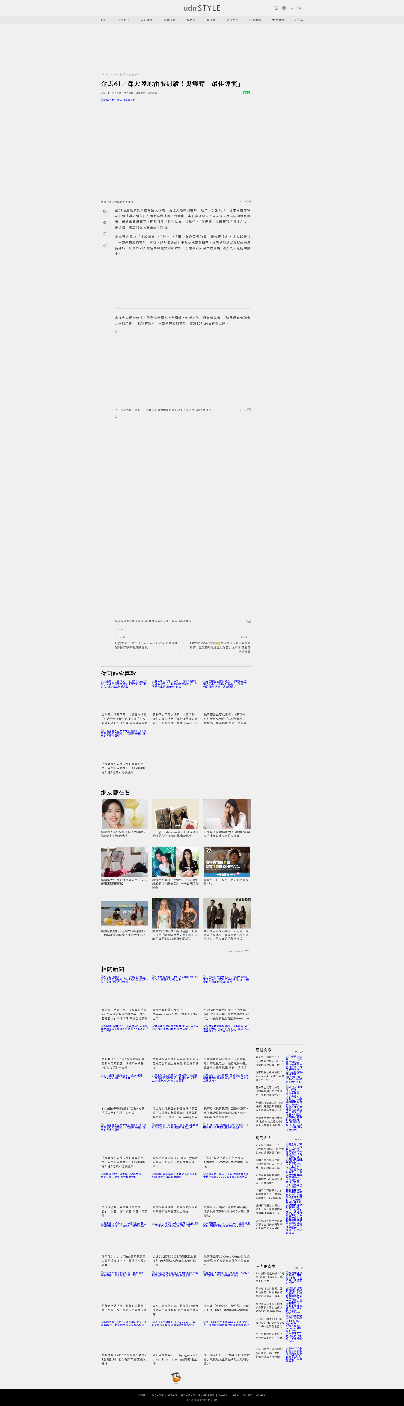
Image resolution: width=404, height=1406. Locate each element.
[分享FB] (105, 211)
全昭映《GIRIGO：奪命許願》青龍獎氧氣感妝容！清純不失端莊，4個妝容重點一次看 (124, 1063)
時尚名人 (124, 20)
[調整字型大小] (105, 245)
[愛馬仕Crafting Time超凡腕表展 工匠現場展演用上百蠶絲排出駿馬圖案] (124, 1238)
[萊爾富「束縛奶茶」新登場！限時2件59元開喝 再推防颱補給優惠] (227, 1287)
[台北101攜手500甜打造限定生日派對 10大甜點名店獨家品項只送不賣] (175, 1238)
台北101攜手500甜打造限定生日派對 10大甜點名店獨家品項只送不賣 (174, 1260)
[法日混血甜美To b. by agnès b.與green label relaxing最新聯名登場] (175, 1336)
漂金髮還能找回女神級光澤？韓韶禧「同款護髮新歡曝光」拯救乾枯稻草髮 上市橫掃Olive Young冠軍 (175, 1112)
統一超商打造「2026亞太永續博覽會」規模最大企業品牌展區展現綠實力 (227, 1359)
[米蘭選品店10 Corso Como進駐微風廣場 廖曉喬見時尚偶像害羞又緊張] (227, 1238)
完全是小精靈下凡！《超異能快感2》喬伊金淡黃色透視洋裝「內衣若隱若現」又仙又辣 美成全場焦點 (124, 718)
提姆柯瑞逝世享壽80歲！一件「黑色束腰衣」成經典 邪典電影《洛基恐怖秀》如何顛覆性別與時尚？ (270, 1212)
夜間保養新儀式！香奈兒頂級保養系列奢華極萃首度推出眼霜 (175, 1209)
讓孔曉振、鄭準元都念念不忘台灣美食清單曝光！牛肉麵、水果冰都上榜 (269, 1226)
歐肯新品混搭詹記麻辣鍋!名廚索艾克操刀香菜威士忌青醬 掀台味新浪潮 (176, 1063)
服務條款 (185, 1395)
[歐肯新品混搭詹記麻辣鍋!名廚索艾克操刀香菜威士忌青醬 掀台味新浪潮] (175, 1040)
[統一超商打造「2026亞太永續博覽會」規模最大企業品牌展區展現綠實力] (227, 1336)
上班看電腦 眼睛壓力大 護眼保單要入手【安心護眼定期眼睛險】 (226, 834)
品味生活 (232, 20)
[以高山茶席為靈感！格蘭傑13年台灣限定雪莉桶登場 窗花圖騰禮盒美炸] (175, 1287)
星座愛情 (255, 20)
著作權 (196, 1395)
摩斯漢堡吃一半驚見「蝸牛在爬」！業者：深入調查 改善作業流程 (124, 1211)
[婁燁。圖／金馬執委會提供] (176, 148)
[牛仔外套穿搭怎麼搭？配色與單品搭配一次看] (294, 1337)
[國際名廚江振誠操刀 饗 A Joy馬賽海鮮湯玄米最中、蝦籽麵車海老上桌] (175, 1139)
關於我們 (247, 1395)
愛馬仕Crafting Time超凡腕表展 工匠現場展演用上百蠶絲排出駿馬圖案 (124, 1260)
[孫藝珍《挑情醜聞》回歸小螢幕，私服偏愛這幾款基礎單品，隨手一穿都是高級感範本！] (227, 1090)
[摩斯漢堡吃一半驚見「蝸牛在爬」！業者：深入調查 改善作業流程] (124, 1188)
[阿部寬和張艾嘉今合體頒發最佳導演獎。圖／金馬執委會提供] (183, 516)
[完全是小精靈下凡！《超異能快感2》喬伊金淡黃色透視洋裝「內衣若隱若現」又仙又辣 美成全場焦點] (124, 696)
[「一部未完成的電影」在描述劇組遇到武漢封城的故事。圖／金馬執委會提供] (183, 368)
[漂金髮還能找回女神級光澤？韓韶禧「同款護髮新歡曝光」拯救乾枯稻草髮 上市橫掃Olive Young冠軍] (175, 1090)
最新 (104, 20)
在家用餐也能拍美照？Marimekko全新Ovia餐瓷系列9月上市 (175, 1014)
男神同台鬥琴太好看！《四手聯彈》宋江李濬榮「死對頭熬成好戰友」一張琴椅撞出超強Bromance (175, 718)
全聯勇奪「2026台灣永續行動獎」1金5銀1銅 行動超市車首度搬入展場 (125, 1359)
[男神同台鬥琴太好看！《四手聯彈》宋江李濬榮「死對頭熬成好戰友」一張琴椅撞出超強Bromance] (175, 696)
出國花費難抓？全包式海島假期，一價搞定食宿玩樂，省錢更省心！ (123, 933)
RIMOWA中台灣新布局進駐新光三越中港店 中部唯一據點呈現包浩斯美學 (269, 1354)
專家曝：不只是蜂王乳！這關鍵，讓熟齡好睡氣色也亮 (123, 834)
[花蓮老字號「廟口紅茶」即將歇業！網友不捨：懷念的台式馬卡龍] (124, 1287)
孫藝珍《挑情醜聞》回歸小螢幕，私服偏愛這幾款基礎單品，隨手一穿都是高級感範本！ (226, 1112)
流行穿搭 (147, 20)
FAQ (154, 1395)
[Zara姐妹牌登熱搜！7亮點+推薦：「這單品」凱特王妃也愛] (124, 1090)
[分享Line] (105, 222)
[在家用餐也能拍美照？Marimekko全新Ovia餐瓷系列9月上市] (175, 991)
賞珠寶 (211, 20)
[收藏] (105, 234)
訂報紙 (235, 1395)
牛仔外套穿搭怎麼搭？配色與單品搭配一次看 (269, 1335)
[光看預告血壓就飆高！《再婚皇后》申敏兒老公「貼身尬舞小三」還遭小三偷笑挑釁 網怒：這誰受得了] (227, 696)
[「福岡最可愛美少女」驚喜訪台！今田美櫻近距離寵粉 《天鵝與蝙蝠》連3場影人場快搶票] (124, 745)
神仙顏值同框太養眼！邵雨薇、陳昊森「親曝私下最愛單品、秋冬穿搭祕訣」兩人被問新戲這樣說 (225, 934)
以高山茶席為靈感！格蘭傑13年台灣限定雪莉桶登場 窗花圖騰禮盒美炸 (176, 1310)
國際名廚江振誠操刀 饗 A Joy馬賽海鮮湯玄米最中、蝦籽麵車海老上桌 (175, 1162)
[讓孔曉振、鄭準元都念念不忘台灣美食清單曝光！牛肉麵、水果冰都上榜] (294, 1224)
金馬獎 (120, 629)
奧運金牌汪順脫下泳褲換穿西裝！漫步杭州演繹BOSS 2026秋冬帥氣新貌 (226, 1211)
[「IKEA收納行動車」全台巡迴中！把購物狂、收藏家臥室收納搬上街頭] (227, 1139)
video (299, 20)
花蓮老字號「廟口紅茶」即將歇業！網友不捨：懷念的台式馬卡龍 (124, 1308)
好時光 (191, 20)
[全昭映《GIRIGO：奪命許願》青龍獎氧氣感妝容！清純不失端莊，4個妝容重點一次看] (124, 1040)
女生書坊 (278, 20)
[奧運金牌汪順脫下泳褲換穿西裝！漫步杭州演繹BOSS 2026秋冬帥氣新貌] (227, 1188)
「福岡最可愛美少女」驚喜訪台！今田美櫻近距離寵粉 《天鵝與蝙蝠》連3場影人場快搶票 (124, 768)
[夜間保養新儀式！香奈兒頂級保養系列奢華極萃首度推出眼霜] (175, 1188)
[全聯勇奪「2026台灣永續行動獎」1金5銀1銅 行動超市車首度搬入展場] (124, 1336)
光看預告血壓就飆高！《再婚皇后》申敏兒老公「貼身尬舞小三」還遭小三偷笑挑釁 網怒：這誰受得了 (227, 720)
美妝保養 (170, 20)
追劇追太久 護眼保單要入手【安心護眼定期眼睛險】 (124, 881)
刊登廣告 (143, 1395)
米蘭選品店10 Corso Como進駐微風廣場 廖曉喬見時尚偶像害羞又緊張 (227, 1260)
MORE (297, 1051)
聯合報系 (223, 1395)
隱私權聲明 (208, 1395)
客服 (161, 1395)
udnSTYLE (107, 74)
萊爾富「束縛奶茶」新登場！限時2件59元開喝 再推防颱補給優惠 (226, 1308)
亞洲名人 (134, 74)
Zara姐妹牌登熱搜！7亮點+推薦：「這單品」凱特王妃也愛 (125, 1110)
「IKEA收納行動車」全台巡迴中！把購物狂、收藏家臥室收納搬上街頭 (227, 1162)
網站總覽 (261, 1395)
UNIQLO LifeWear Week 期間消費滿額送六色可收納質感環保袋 (175, 834)
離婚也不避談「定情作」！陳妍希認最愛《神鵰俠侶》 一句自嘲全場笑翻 (175, 883)
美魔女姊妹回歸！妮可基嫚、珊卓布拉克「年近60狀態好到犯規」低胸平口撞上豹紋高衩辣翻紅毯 (175, 934)
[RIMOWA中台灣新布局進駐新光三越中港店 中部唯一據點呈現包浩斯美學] (294, 1352)
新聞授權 (172, 1395)
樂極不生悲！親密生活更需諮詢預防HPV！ (225, 881)
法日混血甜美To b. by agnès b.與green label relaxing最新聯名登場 (176, 1359)
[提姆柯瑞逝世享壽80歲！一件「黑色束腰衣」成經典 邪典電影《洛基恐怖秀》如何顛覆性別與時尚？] (294, 1209)
